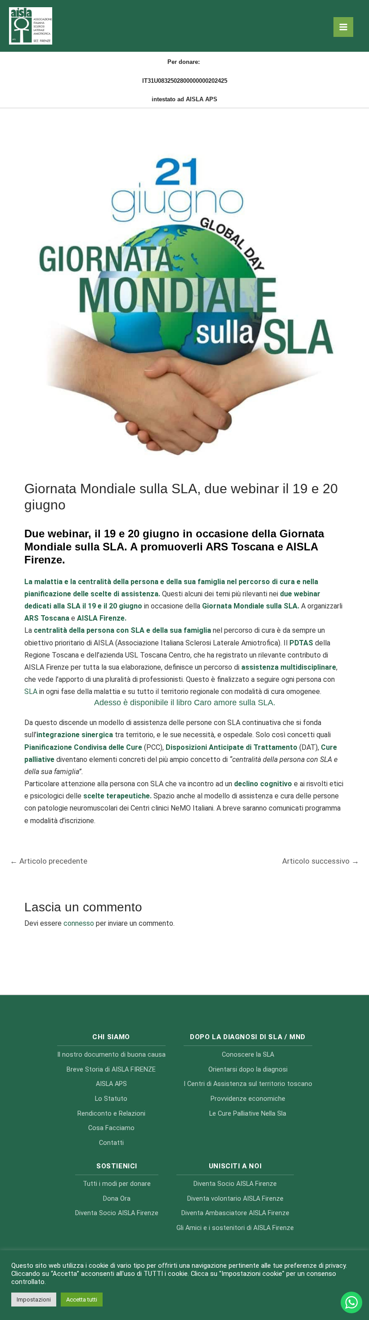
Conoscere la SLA (248, 1055)
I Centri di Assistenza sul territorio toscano (248, 1084)
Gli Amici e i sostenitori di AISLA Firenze (235, 1228)
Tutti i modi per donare (117, 1184)
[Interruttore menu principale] (343, 27)
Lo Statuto (111, 1099)
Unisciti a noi (235, 1166)
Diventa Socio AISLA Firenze (116, 1213)
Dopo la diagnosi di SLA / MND (248, 1037)
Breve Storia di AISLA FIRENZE (111, 1069)
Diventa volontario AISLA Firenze (235, 1199)
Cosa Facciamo (111, 1128)
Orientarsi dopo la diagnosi (248, 1069)
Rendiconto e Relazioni (111, 1113)
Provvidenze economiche (248, 1099)
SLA (30, 691)
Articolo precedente (48, 860)
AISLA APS (111, 1084)
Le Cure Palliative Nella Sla (247, 1113)
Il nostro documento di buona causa (111, 1055)
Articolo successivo (320, 860)
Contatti (111, 1143)
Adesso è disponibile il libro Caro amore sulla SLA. (184, 702)
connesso (78, 923)
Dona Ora (116, 1199)
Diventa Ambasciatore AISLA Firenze (235, 1213)
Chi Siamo (111, 1037)
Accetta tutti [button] (81, 1299)
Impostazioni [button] (34, 1299)
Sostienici (116, 1166)
